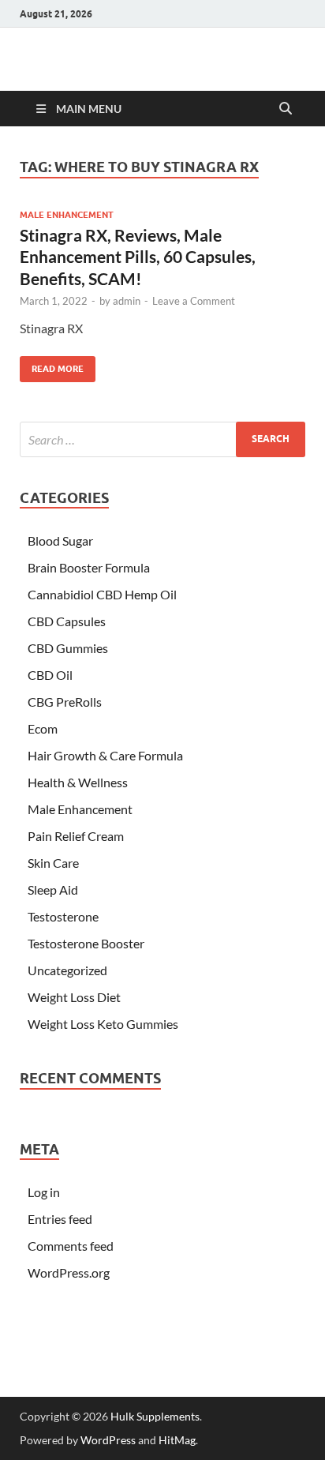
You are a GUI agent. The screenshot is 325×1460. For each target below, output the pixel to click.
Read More (52, 365)
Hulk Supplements (155, 1416)
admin (126, 301)
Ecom (43, 728)
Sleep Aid (53, 889)
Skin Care (53, 862)
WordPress (108, 1440)
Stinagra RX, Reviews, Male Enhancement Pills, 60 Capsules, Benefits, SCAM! (138, 256)
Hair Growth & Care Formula (105, 755)
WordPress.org (69, 1272)
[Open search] (285, 109)
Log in (44, 1191)
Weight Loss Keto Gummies (103, 1023)
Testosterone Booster (86, 943)
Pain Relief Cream (76, 835)
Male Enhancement (67, 214)
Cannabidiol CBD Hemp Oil (102, 594)
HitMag (177, 1440)
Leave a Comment (193, 301)
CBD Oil (50, 674)
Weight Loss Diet (74, 996)
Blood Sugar (60, 540)
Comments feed (71, 1245)
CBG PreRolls (65, 701)
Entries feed (60, 1218)
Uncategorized (67, 970)
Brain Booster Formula (89, 567)
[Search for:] (162, 439)
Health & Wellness (78, 782)
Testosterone (63, 916)
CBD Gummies (68, 647)
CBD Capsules (67, 621)
